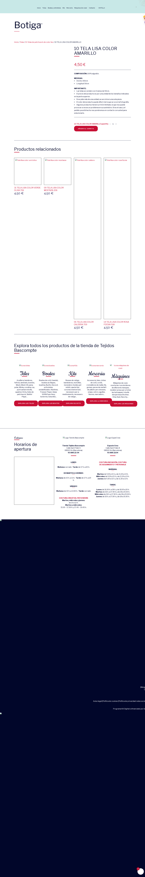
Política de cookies (110, 701)
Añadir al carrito (86, 128)
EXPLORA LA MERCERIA (99, 401)
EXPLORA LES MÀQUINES (123, 403)
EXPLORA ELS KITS (73, 403)
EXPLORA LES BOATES (50, 403)
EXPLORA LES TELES (26, 403)
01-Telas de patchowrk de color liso (39, 42)
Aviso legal (97, 701)
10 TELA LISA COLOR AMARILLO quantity (91, 124)
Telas (22, 42)
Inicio (16, 42)
